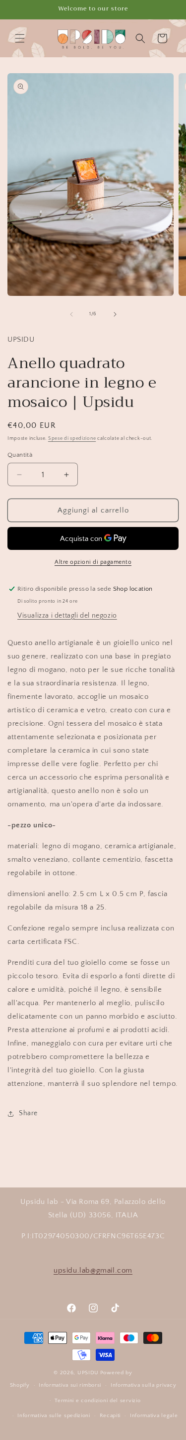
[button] (20, 38)
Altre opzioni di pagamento (93, 562)
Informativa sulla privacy (144, 1385)
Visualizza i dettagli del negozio (67, 616)
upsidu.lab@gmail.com (93, 1270)
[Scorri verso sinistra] (71, 314)
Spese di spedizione (72, 438)
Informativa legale (154, 1416)
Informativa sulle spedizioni (53, 1416)
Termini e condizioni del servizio (97, 1401)
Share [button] (28, 1113)
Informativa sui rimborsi (70, 1385)
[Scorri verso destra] (115, 314)
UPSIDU (88, 1373)
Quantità (19, 454)
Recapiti (110, 1416)
